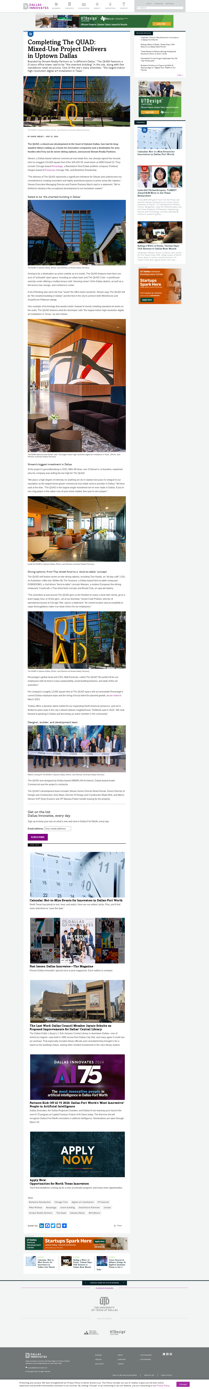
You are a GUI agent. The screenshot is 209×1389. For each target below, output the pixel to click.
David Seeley (37, 137)
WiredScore (94, 1213)
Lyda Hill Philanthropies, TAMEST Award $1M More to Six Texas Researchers (157, 193)
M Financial (49, 170)
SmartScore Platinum (89, 1207)
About (149, 4)
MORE (179, 75)
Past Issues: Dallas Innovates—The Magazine (61, 966)
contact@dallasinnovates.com (37, 1368)
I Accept (183, 1384)
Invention (110, 8)
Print (119, 1226)
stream (107, 1207)
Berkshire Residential (40, 1202)
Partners (170, 4)
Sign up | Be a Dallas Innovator (125, 1375)
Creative (69, 8)
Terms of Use (149, 1375)
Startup (124, 8)
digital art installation (83, 1202)
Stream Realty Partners (40, 1213)
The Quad (61, 1213)
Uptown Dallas (77, 1213)
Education (83, 8)
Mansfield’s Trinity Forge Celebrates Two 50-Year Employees (159, 59)
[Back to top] (197, 1371)
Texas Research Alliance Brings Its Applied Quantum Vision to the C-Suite (111, 1265)
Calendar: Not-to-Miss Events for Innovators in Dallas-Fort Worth (76, 900)
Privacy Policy (166, 1375)
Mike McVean (35, 1207)
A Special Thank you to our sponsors (104, 1283)
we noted (114, 695)
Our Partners (145, 1359)
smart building (67, 1207)
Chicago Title (61, 1202)
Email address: (36, 828)
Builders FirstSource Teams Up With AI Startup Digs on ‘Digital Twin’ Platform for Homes (158, 67)
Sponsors (159, 4)
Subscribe (38, 837)
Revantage (57, 166)
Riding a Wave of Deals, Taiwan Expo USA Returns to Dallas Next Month (158, 45)
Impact (97, 8)
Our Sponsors (146, 1355)
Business (56, 8)
